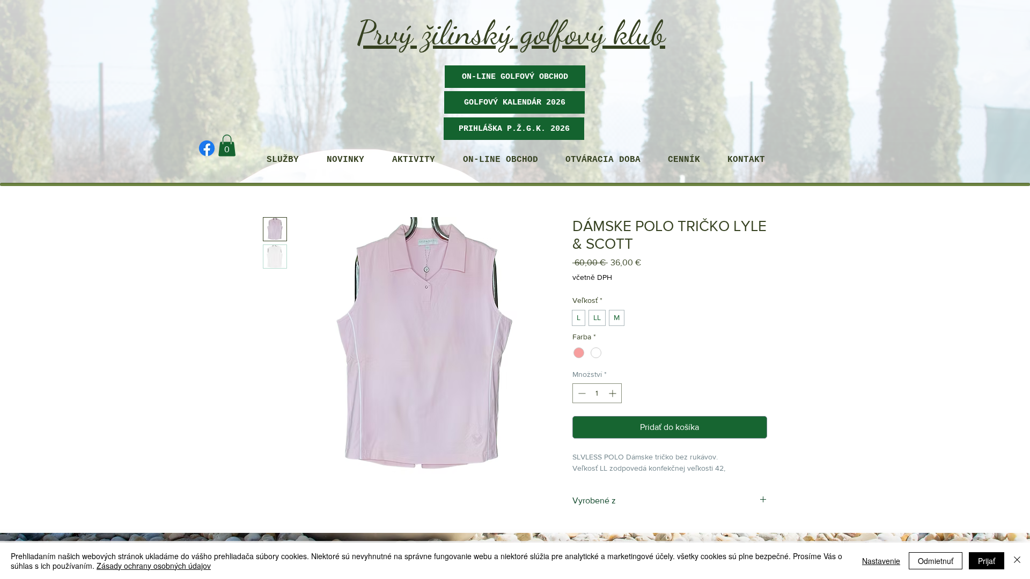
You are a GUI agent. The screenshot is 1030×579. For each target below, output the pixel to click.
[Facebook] (206, 148)
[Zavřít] (1017, 560)
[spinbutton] (597, 393)
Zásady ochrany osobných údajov (154, 565)
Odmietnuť (935, 560)
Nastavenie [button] (881, 560)
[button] (514, 102)
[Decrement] (580, 393)
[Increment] (613, 393)
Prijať (986, 560)
